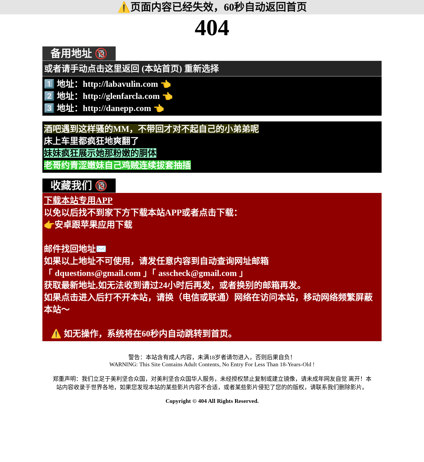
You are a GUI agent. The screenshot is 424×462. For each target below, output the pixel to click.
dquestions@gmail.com (98, 273)
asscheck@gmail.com (197, 273)
